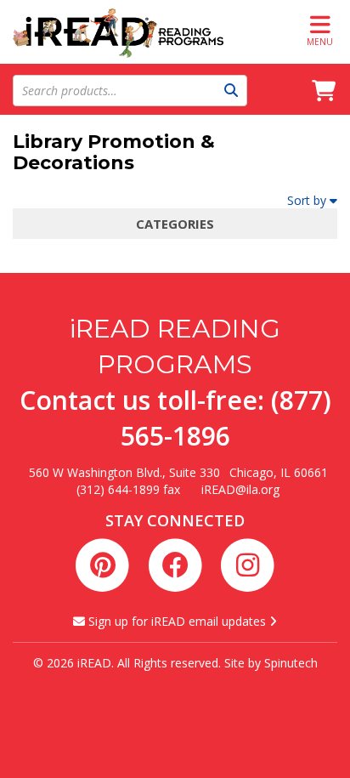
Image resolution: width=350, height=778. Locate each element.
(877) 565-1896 (226, 418)
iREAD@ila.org (240, 489)
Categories (175, 223)
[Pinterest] (106, 562)
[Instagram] (247, 562)
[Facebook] (178, 562)
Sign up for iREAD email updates (177, 621)
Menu (320, 42)
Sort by (306, 200)
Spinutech (291, 663)
